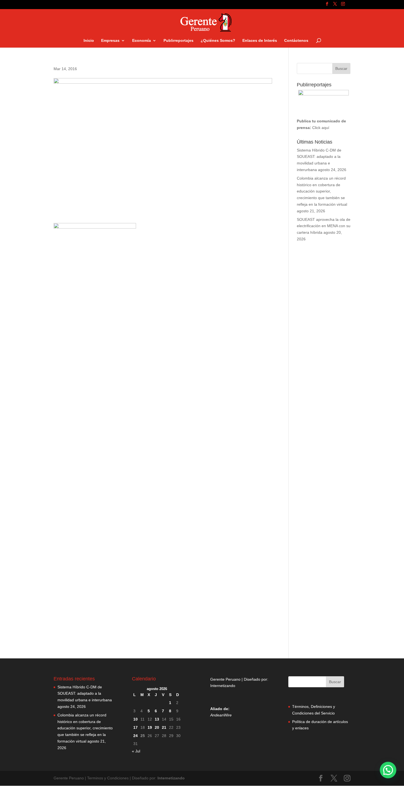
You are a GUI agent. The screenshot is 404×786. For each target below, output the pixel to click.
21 (164, 727)
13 (157, 719)
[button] (388, 770)
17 (135, 727)
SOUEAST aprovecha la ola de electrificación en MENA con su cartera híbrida (323, 226)
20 (157, 727)
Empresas (110, 41)
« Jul (136, 751)
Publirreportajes (178, 41)
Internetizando (222, 685)
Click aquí (320, 127)
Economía (141, 41)
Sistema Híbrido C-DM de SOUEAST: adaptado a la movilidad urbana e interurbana (84, 693)
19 (150, 727)
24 (135, 735)
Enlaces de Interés (259, 41)
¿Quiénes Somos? (218, 41)
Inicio (89, 41)
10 (135, 719)
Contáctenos (296, 41)
